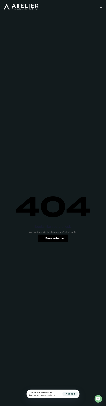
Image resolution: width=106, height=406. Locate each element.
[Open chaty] (98, 399)
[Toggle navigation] (86, 7)
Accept (70, 394)
